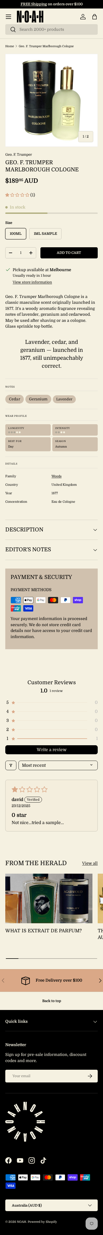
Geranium (38, 399)
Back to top (51, 1001)
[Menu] (8, 17)
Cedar (14, 399)
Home (9, 46)
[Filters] (10, 765)
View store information (32, 282)
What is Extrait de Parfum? (43, 930)
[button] (94, 17)
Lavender (64, 399)
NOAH (21, 1222)
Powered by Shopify (42, 1222)
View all (90, 863)
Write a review (52, 749)
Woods (57, 476)
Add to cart (69, 253)
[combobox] (51, 29)
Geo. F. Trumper (18, 155)
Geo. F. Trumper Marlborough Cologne (46, 46)
